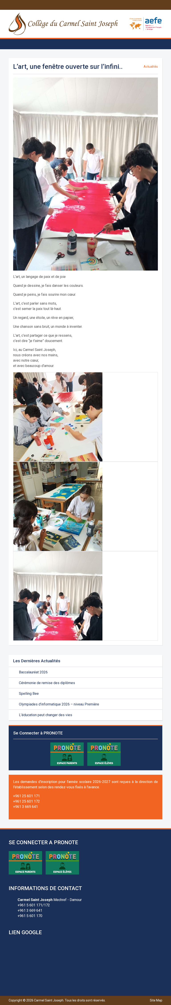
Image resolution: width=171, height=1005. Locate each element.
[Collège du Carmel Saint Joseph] (63, 24)
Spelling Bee (28, 693)
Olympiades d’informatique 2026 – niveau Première (58, 704)
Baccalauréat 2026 (33, 672)
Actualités (151, 66)
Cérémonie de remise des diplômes (46, 683)
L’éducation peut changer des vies (45, 715)
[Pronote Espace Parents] (67, 754)
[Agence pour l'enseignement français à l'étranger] (145, 23)
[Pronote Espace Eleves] (104, 754)
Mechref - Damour (50, 900)
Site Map (156, 1000)
